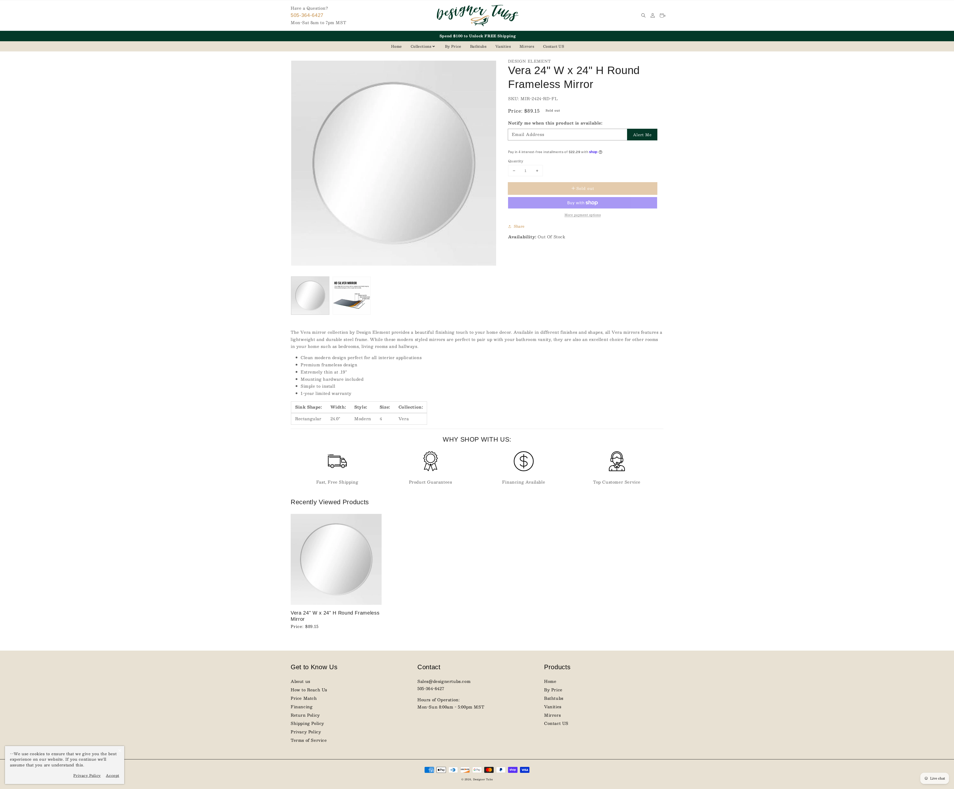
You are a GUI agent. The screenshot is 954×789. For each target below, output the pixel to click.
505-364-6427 (307, 15)
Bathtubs (478, 46)
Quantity (515, 161)
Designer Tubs (483, 779)
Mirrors (526, 46)
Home (396, 46)
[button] (643, 15)
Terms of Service (309, 740)
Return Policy (305, 715)
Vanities (503, 46)
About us (300, 681)
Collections (421, 46)
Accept (112, 775)
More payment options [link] (582, 214)
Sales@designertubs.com (444, 681)
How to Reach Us (309, 689)
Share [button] (519, 226)
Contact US (553, 46)
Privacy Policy (306, 731)
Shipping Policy (307, 723)
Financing (302, 706)
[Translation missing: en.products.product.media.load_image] (310, 296)
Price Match (304, 698)
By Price (453, 46)
